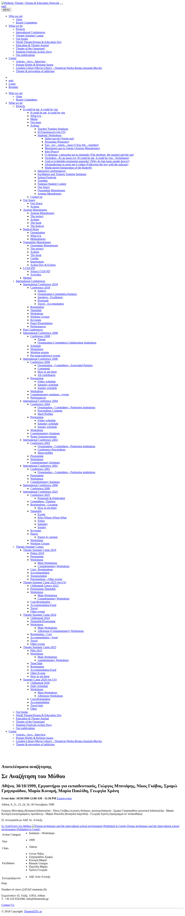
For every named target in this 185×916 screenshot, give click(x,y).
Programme (37, 378)
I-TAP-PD (29, 268)
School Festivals (47, 177)
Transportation (38, 575)
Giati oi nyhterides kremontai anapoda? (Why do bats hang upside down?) (87, 161)
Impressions (37, 261)
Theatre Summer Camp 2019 (39, 550)
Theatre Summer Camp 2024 (39, 614)
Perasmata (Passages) (57, 141)
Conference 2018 (40, 287)
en (2, 6)
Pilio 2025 (36, 650)
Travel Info (36, 705)
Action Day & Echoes (43, 264)
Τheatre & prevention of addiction (35, 744)
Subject (42, 290)
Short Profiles (45, 413)
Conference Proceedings (51, 449)
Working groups (39, 352)
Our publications (25, 728)
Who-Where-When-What (52, 517)
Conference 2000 (40, 488)
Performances (38, 326)
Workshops (36, 313)
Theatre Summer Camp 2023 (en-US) (44, 582)
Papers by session (48, 537)
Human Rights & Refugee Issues (34, 737)
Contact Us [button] (7, 904)
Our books (22, 712)
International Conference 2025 (40, 491)
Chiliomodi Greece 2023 (44, 585)
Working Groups (40, 316)
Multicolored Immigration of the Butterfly (68, 167)
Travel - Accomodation (51, 303)
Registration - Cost (41, 634)
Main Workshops (47, 562)
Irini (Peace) (52, 151)
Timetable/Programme (42, 621)
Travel (34, 608)
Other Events (37, 673)
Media (34, 119)
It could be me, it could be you (40, 109)
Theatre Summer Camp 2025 (39, 647)
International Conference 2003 (40, 439)
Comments (44, 368)
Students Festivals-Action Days (34, 724)
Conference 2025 (40, 494)
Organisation (37, 232)
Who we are (16, 93)
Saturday (43, 524)
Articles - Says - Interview (31, 734)
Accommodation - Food (44, 637)
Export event (64, 798)
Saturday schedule (48, 384)
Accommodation (39, 572)
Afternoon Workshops (50, 695)
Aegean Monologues (49, 193)
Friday (41, 520)
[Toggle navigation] (61, 3)
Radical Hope (31, 229)
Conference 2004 (40, 404)
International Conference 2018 (40, 284)
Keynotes (35, 319)
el (5, 6)
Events (41, 514)
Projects (20, 106)
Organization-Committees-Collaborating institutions (67, 342)
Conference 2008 (40, 336)
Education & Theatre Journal (32, 718)
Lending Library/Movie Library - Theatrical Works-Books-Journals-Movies (59, 741)
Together (43, 180)
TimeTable (36, 663)
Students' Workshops (49, 135)
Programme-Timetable (43, 588)
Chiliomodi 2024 (40, 618)
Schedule (35, 345)
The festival (37, 226)
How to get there (47, 371)
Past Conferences (33, 329)
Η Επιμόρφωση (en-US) (52, 132)
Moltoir (27, 277)
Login (12, 83)
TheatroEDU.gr (33, 911)
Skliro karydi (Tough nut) (59, 138)
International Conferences (30, 281)
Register (13, 87)
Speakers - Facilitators (50, 297)
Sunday (42, 527)
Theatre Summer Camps (30, 546)
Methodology (38, 238)
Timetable (36, 310)
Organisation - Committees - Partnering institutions (66, 407)
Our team (35, 122)
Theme (42, 339)
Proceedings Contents (50, 410)
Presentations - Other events (46, 579)
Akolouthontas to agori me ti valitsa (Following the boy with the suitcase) (86, 164)
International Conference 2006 (40, 358)
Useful (12, 731)
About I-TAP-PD (40, 271)
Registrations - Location (44, 504)
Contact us (36, 196)
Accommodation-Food (43, 605)
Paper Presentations (41, 323)
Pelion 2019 (37, 553)
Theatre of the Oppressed (30, 721)
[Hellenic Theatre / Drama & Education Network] (30, 2)
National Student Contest (52, 183)
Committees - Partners (42, 501)
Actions (34, 125)
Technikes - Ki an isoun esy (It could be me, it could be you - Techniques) (87, 157)
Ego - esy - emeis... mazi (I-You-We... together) (72, 145)
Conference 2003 (40, 443)
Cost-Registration (40, 601)
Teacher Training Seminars (53, 128)
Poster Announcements (43, 436)
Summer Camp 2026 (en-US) (40, 679)
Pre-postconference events (45, 355)
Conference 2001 (40, 469)
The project (36, 216)
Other (33, 708)
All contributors (46, 375)
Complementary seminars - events (49, 394)
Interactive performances (52, 170)
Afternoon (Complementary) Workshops (61, 631)
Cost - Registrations (41, 569)
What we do (16, 102)
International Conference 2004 (40, 400)
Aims (19, 96)
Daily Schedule (39, 686)
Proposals (43, 300)
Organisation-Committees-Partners (57, 294)
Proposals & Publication (51, 498)
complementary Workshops (53, 660)
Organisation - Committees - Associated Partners (65, 365)
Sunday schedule (47, 388)
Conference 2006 (40, 362)
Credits (34, 258)
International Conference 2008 (40, 332)
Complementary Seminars (45, 433)
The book (35, 222)
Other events (37, 611)
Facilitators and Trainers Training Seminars (62, 174)
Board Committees (26, 99)
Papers (34, 533)
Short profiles (45, 452)
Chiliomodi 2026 (40, 682)
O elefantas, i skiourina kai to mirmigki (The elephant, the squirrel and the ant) (89, 154)
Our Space (44, 187)
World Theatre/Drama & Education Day (39, 715)
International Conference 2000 (40, 485)
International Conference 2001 (40, 465)
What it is (35, 115)
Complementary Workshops (53, 566)
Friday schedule (47, 381)
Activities (35, 274)
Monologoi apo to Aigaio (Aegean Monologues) (72, 148)
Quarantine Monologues (51, 190)
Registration (37, 307)
